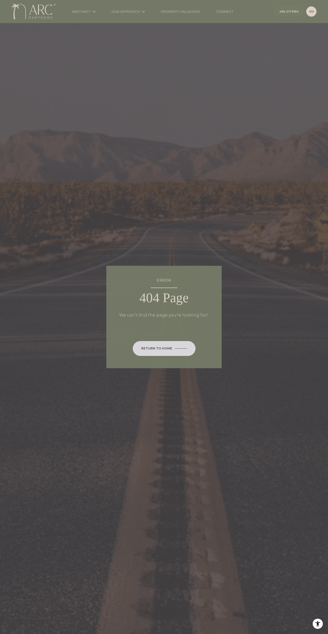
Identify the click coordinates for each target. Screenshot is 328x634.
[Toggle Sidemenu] (311, 11)
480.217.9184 (289, 11)
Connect (224, 11)
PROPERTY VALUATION (180, 11)
